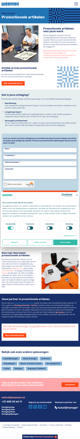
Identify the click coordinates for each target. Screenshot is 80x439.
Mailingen (18, 369)
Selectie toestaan (40, 242)
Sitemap (68, 425)
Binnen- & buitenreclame (30, 364)
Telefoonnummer (12, 162)
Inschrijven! (70, 385)
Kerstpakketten (53, 364)
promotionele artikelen (24, 303)
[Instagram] (35, 407)
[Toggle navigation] (76, 3)
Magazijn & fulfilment (36, 369)
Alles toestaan (65, 242)
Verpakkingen (9, 364)
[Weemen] (9, 3)
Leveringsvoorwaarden (11, 425)
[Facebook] (40, 407)
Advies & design (29, 359)
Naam (7, 149)
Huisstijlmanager (11, 359)
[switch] (30, 228)
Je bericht (9, 169)
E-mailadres (10, 155)
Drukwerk (46, 359)
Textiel (6, 369)
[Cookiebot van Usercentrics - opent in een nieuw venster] (63, 195)
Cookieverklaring (9, 427)
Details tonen (69, 236)
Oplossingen (8, 13)
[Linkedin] (30, 407)
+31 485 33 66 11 (12, 401)
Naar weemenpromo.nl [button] (13, 83)
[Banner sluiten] (77, 195)
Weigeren (14, 242)
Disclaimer (43, 425)
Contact (20, 427)
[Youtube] (45, 407)
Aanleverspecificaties (30, 425)
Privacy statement (56, 425)
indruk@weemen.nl (13, 397)
